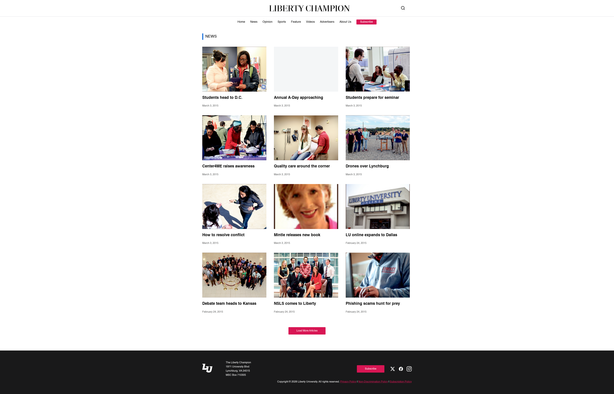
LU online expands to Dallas (371, 235)
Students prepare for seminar (372, 98)
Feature (296, 21)
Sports (282, 21)
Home (241, 21)
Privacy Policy (348, 382)
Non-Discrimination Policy (373, 382)
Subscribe (366, 21)
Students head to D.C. (222, 98)
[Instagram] (409, 368)
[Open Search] (403, 8)
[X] (392, 368)
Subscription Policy (401, 382)
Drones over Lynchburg (367, 166)
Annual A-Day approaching (298, 98)
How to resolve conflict (223, 235)
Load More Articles (307, 331)
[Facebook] (400, 368)
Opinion (267, 21)
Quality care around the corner (302, 166)
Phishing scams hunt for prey (373, 304)
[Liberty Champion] (309, 8)
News (253, 21)
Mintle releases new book (297, 235)
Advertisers (327, 21)
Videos (310, 21)
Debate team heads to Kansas (229, 304)
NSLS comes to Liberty (295, 304)
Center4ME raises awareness (228, 166)
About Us (345, 21)
